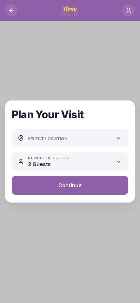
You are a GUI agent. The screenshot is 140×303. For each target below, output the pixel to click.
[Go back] (11, 10)
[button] (69, 138)
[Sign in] (128, 10)
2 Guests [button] (39, 164)
